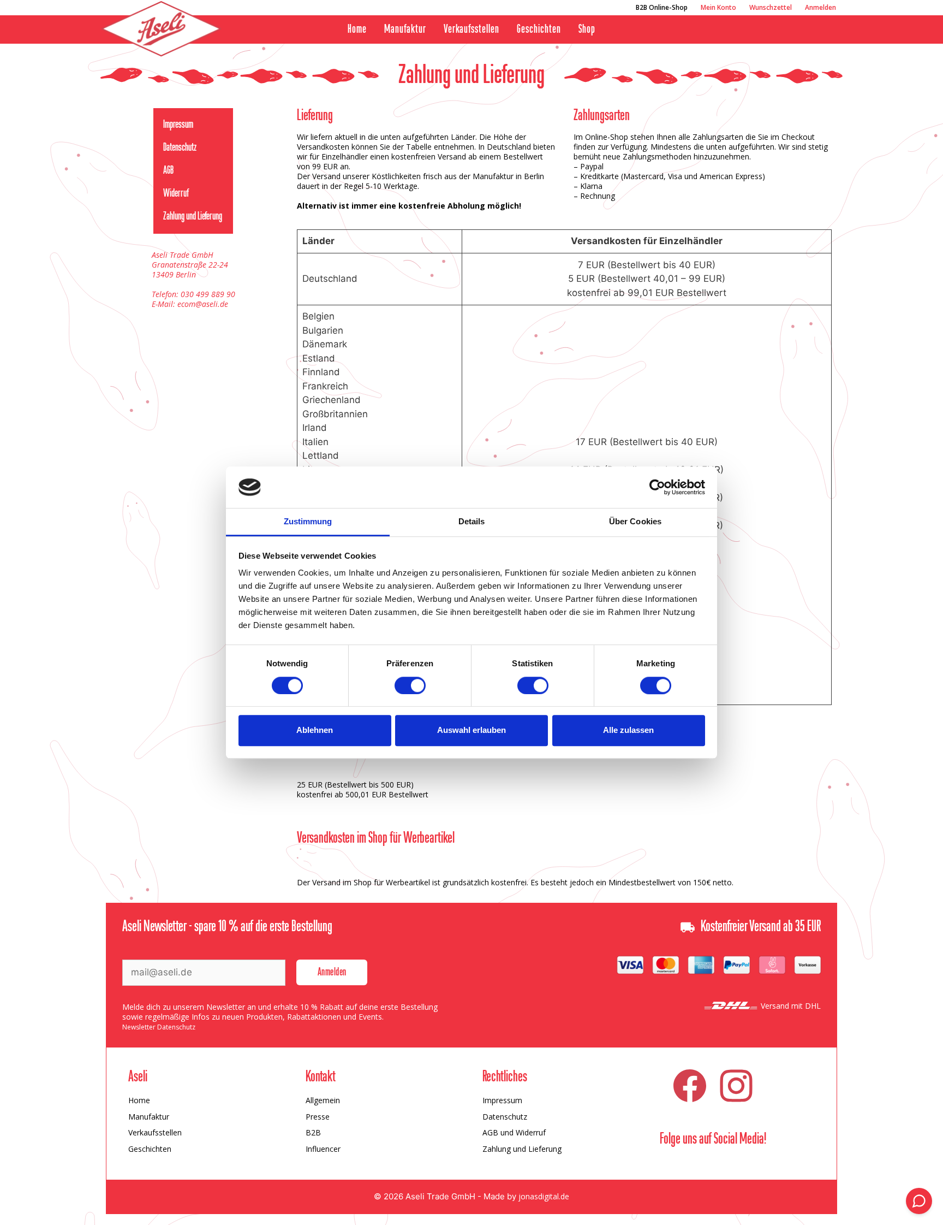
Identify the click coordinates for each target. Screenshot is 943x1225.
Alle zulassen (628, 730)
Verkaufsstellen (471, 29)
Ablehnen (314, 730)
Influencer (323, 1149)
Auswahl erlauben (471, 730)
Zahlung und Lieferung (192, 216)
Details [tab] (471, 521)
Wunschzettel (770, 7)
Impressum (178, 125)
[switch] (410, 685)
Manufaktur (405, 29)
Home (357, 29)
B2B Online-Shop (662, 7)
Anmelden (820, 7)
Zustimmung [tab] (308, 521)
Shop (586, 29)
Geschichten (539, 29)
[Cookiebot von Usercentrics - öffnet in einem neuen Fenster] (657, 487)
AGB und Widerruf (514, 1132)
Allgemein (323, 1100)
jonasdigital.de (543, 1196)
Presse (318, 1116)
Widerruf (176, 193)
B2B (313, 1132)
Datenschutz (179, 148)
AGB (168, 170)
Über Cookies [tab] (635, 521)
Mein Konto (718, 7)
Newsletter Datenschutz (158, 1027)
